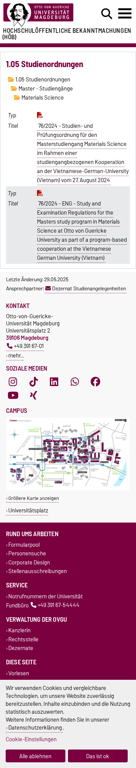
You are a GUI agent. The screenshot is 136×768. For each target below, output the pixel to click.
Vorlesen (18, 673)
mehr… (16, 355)
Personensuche (27, 553)
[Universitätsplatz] (68, 489)
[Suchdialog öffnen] (106, 14)
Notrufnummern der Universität (45, 596)
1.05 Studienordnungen (42, 79)
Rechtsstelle (23, 639)
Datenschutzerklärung (35, 727)
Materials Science (42, 97)
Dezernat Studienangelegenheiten (89, 288)
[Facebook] (95, 382)
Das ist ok (97, 756)
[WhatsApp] (75, 382)
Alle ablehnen (35, 756)
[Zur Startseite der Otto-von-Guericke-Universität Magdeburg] (42, 15)
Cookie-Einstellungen (31, 739)
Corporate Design (29, 562)
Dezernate (20, 648)
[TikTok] (33, 382)
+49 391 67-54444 (58, 605)
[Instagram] (13, 382)
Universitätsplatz (28, 510)
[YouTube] (13, 395)
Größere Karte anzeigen (33, 498)
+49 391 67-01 (29, 346)
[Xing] (33, 395)
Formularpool (24, 545)
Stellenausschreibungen (37, 571)
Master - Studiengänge (45, 88)
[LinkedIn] (54, 382)
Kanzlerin (19, 630)
